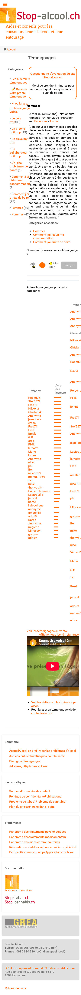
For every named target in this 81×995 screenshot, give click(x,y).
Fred (31, 430)
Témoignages (31, 761)
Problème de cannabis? (51, 801)
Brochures (10, 890)
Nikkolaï (33, 408)
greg (31, 441)
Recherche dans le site (39, 806)
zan (30, 480)
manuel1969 (36, 477)
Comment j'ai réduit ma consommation (20, 180)
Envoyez (69, 265)
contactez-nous (41, 713)
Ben (30, 469)
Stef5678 (34, 401)
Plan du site (17, 806)
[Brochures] (12, 881)
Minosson (34, 530)
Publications (53, 796)
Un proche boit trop (17, 130)
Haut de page (17, 988)
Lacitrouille (35, 494)
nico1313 (34, 473)
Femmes (17, 208)
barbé (32, 502)
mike (31, 484)
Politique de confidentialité (27, 796)
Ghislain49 (35, 412)
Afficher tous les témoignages (59, 634)
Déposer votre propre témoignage (18, 92)
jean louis (34, 419)
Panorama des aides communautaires (34, 842)
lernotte (33, 448)
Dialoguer (15, 761)
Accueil (14, 751)
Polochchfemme (39, 491)
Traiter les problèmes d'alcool (56, 751)
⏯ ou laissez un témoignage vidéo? (20, 108)
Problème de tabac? (22, 801)
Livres (21, 890)
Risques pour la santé (50, 756)
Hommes (17, 214)
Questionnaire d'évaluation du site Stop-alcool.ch (52, 75)
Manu (32, 451)
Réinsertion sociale (21, 847)
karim (32, 455)
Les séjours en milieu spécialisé (55, 847)
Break (32, 433)
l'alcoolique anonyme (35, 507)
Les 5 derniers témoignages (20, 80)
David (74, 371)
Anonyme (34, 415)
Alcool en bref (28, 751)
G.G (30, 437)
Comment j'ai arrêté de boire (19, 195)
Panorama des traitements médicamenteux (37, 837)
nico (31, 462)
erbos (32, 423)
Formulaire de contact (35, 791)
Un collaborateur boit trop (18, 152)
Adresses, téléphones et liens (28, 766)
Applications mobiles (59, 852)
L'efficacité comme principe (27, 852)
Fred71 (32, 405)
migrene (33, 527)
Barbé (32, 520)
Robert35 (34, 398)
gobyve (33, 534)
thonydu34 (35, 487)
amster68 (34, 512)
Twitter (54, 121)
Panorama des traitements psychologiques (37, 831)
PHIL (31, 444)
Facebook (40, 121)
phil (30, 466)
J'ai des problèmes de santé (19, 166)
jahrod (32, 498)
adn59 (32, 516)
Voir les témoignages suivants (47, 631)
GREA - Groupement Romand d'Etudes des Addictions (40, 968)
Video (29, 890)
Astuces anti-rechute (22, 756)
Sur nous (15, 791)
